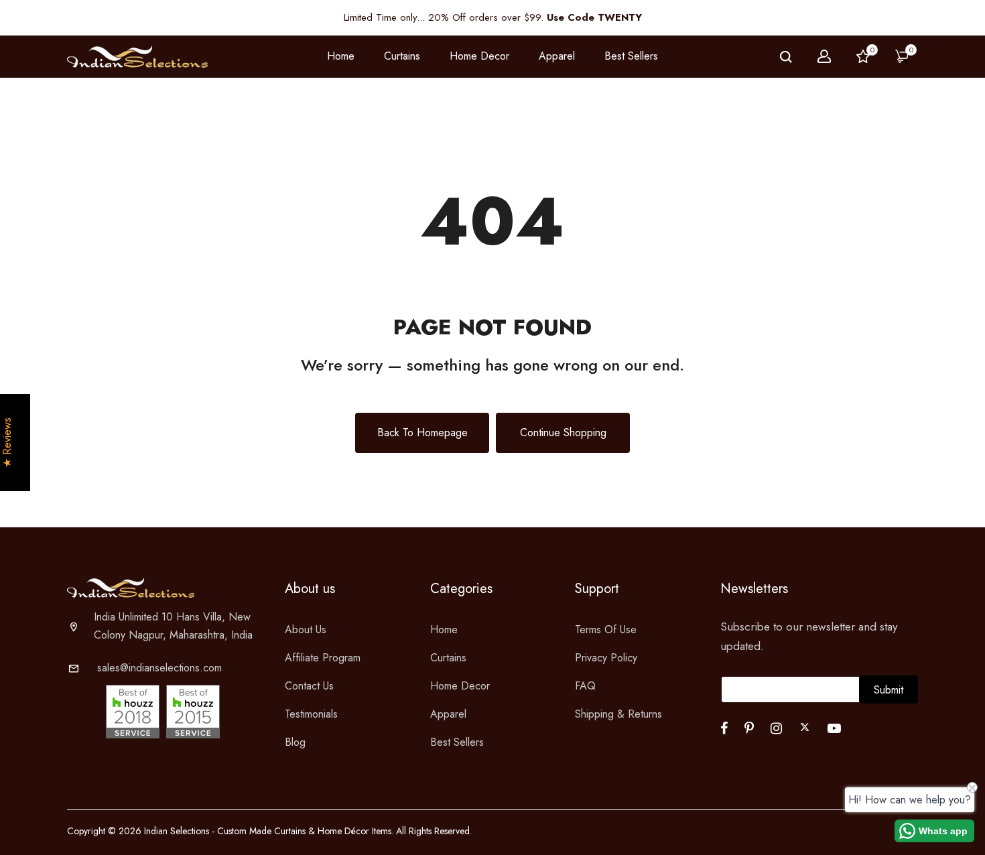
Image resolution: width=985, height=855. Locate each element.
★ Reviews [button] (7, 442)
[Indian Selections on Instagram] (776, 728)
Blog (295, 742)
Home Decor (460, 686)
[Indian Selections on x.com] (805, 727)
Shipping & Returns (618, 714)
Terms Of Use (606, 629)
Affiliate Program (322, 657)
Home (340, 56)
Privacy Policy (606, 657)
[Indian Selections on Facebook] (724, 728)
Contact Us (309, 686)
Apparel (448, 714)
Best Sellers (631, 56)
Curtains (448, 657)
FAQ (585, 686)
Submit (888, 690)
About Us (305, 629)
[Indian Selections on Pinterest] (749, 728)
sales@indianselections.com (159, 667)
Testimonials (311, 714)
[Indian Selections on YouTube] (834, 728)
